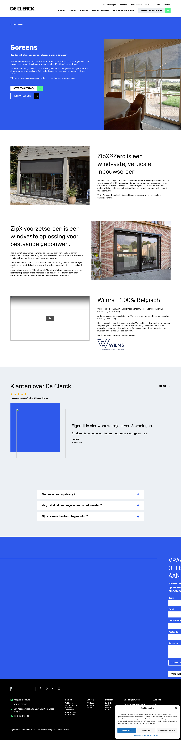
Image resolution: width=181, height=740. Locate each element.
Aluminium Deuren (90, 706)
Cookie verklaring (140, 736)
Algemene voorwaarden (21, 729)
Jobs (158, 5)
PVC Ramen (69, 703)
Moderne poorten (108, 708)
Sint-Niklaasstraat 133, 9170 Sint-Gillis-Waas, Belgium (34, 710)
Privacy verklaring (153, 736)
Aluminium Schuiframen (69, 709)
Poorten (84, 10)
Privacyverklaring (44, 729)
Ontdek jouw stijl (100, 10)
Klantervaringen (109, 5)
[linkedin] (59, 689)
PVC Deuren (91, 703)
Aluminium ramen (71, 712)
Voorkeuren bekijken (167, 730)
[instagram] (47, 689)
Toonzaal (123, 5)
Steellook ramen (70, 715)
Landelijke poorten (108, 704)
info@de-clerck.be (22, 700)
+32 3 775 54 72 (21, 704)
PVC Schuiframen (71, 706)
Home (12, 24)
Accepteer (126, 730)
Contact (167, 5)
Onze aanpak (136, 5)
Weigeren (146, 730)
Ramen (61, 10)
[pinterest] (40, 689)
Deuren (72, 10)
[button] (176, 708)
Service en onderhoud (123, 10)
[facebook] (53, 689)
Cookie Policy (63, 729)
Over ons (148, 5)
